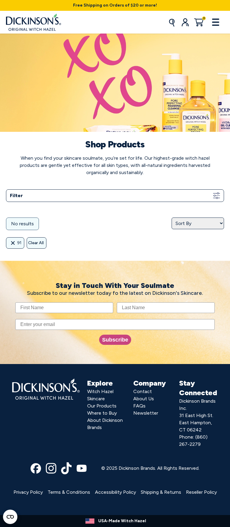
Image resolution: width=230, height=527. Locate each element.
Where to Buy (102, 413)
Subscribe (115, 340)
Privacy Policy (28, 492)
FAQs (139, 406)
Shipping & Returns (161, 492)
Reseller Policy (201, 492)
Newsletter (145, 413)
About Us (143, 398)
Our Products (101, 406)
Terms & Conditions (69, 492)
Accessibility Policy (115, 492)
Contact (142, 391)
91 (19, 242)
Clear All (36, 242)
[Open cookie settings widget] (10, 517)
